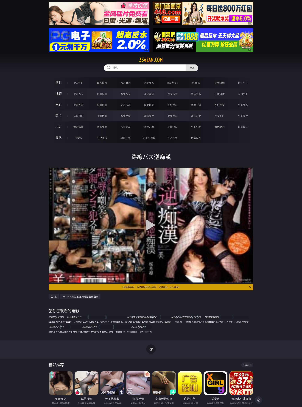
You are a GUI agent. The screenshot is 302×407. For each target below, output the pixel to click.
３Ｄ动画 (149, 94)
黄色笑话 (220, 127)
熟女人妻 (173, 94)
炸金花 (196, 83)
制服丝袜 (173, 105)
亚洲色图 (102, 116)
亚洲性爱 (78, 105)
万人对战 (125, 83)
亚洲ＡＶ (78, 94)
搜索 (191, 67)
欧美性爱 (149, 105)
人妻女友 (125, 127)
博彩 (58, 83)
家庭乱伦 (102, 127)
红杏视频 (173, 138)
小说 (58, 127)
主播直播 (220, 94)
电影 (58, 105)
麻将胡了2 (172, 83)
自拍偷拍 (102, 94)
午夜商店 (102, 138)
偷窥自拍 (78, 116)
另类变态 (243, 105)
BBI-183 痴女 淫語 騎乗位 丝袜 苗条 (80, 296)
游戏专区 (149, 83)
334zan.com (151, 60)
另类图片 (243, 116)
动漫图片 (149, 116)
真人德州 (102, 83)
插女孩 (78, 138)
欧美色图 (125, 116)
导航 (58, 138)
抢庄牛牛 (243, 83)
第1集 (54, 296)
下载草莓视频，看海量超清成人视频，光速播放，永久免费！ (151, 287)
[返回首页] (258, 400)
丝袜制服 (196, 94)
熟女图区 (220, 116)
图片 (58, 116)
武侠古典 (149, 127)
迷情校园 (173, 127)
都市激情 (78, 127)
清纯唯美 (196, 116)
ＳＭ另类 (243, 94)
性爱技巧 (243, 127)
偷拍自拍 (102, 105)
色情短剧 (196, 138)
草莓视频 (125, 138)
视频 (58, 94)
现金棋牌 (220, 83)
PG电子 (78, 83)
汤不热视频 (149, 138)
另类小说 (196, 127)
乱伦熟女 (220, 105)
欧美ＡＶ (125, 94)
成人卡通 (125, 105)
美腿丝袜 (173, 116)
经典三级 (196, 105)
